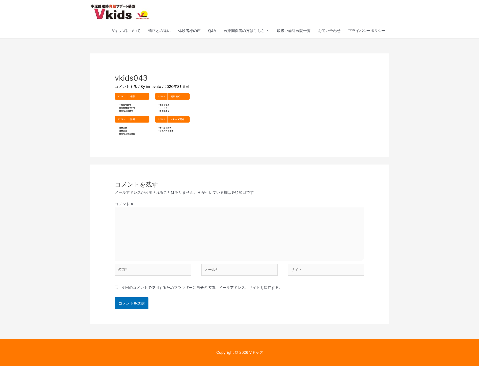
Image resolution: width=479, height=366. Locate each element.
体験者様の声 (189, 30)
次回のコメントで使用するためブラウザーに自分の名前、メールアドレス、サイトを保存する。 (201, 287)
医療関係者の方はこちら (244, 30)
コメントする (126, 86)
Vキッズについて (126, 30)
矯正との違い (159, 30)
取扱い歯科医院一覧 (294, 30)
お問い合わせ (329, 30)
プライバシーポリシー (366, 30)
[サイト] (326, 270)
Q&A (212, 30)
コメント (124, 203)
